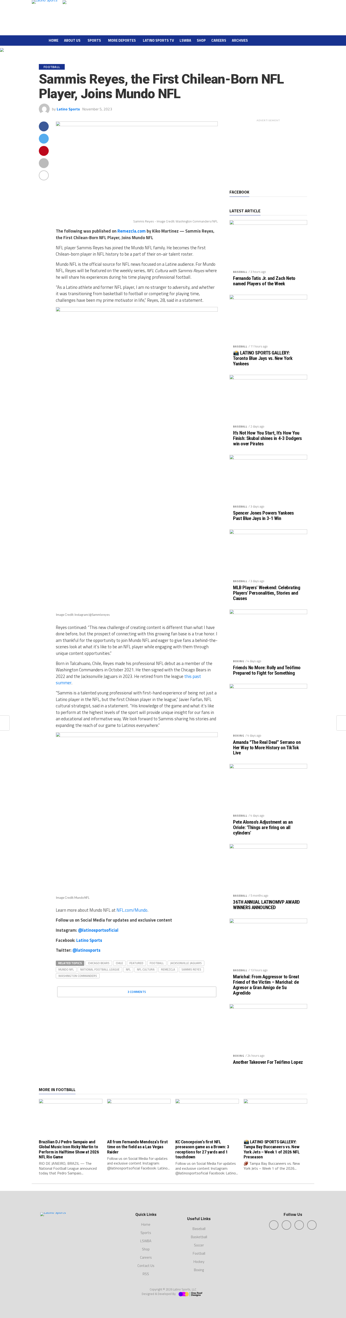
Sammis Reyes (191, 969)
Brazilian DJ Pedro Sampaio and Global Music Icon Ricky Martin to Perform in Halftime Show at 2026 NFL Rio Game (69, 1149)
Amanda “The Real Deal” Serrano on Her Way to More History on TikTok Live (267, 748)
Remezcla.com (131, 231)
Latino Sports (68, 109)
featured (136, 963)
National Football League (100, 969)
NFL (128, 969)
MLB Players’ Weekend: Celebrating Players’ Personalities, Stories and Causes (266, 593)
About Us (72, 40)
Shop (201, 40)
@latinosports (86, 950)
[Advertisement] (268, 153)
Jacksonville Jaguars (186, 963)
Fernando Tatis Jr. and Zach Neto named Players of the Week (264, 281)
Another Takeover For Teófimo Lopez (268, 1062)
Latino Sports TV (158, 40)
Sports (94, 40)
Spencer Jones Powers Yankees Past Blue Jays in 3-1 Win (263, 515)
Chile (119, 963)
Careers (218, 40)
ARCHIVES (240, 40)
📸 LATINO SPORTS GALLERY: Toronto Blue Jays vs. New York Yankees (263, 358)
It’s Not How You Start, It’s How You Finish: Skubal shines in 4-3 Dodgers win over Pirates (267, 438)
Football (157, 963)
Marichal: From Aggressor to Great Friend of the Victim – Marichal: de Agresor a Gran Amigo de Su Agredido (266, 985)
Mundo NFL (66, 969)
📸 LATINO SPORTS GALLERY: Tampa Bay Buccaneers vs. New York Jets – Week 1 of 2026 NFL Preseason (271, 1149)
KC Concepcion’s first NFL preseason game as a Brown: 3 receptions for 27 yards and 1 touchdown (202, 1149)
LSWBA (185, 40)
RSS (146, 1274)
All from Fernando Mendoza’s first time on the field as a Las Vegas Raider (137, 1146)
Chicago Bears (98, 963)
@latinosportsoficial (98, 930)
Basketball (199, 1237)
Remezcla (168, 969)
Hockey (198, 1261)
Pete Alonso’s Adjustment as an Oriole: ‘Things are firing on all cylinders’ (263, 827)
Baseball (240, 272)
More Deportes (122, 40)
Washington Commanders (77, 975)
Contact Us (145, 1265)
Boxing (238, 661)
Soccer (199, 1245)
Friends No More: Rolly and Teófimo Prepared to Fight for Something (267, 670)
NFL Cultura (146, 969)
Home (53, 40)
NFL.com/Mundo (131, 910)
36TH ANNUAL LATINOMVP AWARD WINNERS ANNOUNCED (266, 904)
